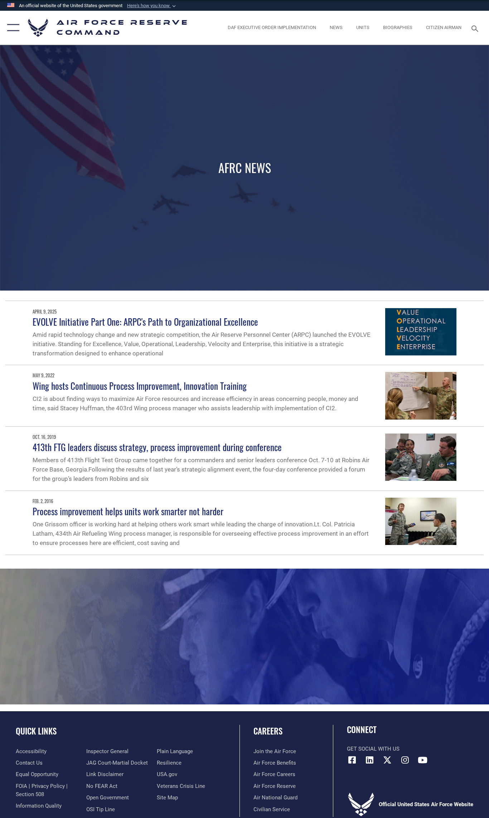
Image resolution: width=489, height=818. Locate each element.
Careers (267, 731)
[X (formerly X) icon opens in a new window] (387, 760)
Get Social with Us (373, 749)
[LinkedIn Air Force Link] (369, 760)
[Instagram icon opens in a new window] (405, 760)
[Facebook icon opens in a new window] (352, 760)
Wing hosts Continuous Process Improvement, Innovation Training (140, 385)
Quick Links (36, 731)
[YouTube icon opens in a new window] (422, 760)
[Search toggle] (476, 28)
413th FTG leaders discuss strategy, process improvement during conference (157, 447)
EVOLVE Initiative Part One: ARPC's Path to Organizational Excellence (145, 321)
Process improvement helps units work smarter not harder (128, 511)
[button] (152, 5)
